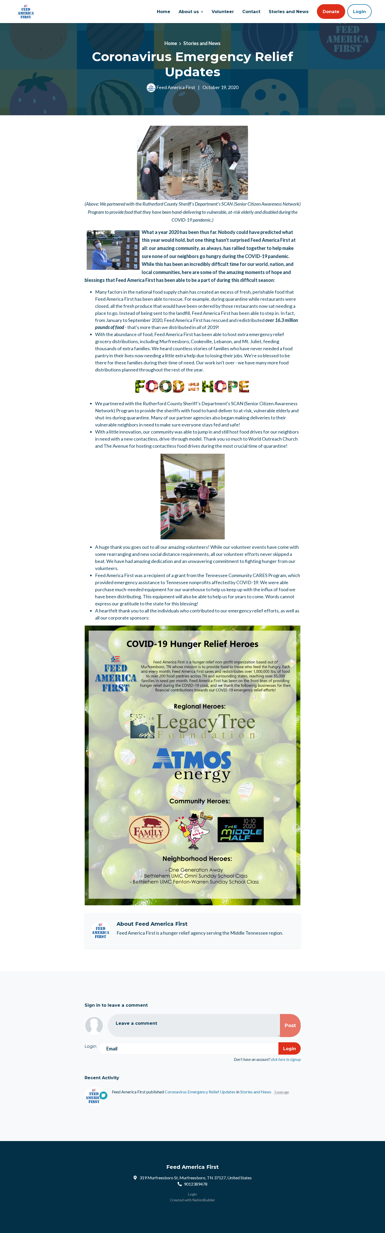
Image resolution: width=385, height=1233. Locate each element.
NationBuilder (203, 1200)
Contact (251, 11)
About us (189, 11)
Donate (331, 11)
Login (359, 11)
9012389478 (195, 1183)
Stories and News (289, 11)
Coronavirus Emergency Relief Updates (200, 1091)
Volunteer (223, 11)
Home (163, 11)
